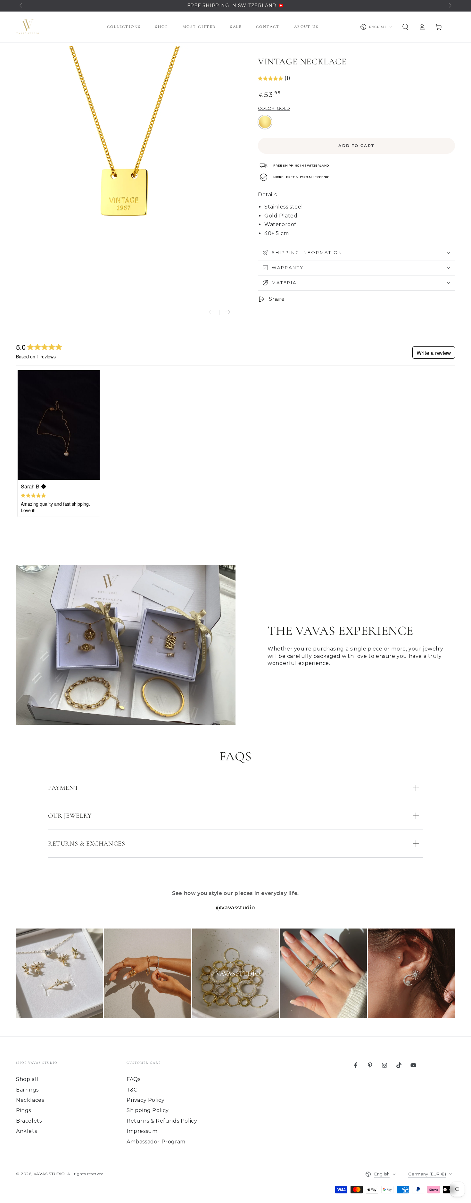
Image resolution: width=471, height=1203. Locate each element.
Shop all (27, 1079)
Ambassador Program (156, 1142)
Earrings (27, 1090)
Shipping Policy (148, 1110)
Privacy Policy (145, 1100)
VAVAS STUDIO (49, 1173)
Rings (23, 1110)
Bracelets (29, 1121)
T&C (132, 1090)
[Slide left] (21, 6)
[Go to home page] (27, 26)
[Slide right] (449, 6)
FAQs (133, 1079)
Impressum (142, 1131)
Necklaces (30, 1100)
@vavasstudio (235, 907)
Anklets (26, 1131)
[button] (405, 27)
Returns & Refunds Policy (162, 1121)
